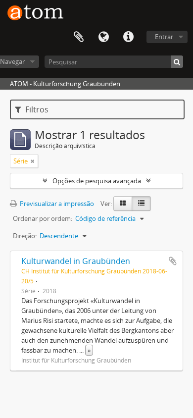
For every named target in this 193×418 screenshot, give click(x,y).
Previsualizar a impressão (56, 203)
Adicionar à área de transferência (173, 261)
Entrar (164, 36)
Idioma (103, 37)
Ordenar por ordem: (42, 218)
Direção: (25, 235)
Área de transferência (78, 37)
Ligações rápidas (128, 37)
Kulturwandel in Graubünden (75, 261)
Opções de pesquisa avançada (96, 180)
